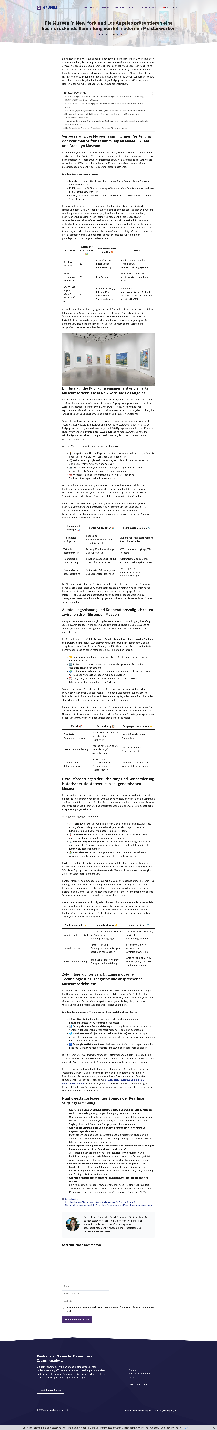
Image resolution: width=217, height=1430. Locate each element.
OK (186, 1427)
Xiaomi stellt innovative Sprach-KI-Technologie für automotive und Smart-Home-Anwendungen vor (108, 1205)
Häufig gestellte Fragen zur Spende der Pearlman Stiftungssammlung (97, 128)
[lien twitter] (138, 1384)
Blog (131, 7)
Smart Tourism (71, 1199)
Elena (119, 34)
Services (105, 7)
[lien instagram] (131, 1384)
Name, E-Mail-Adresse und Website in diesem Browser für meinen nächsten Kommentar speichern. (109, 1309)
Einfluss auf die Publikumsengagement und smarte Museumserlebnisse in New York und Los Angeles (107, 105)
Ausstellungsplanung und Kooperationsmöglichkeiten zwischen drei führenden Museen (105, 110)
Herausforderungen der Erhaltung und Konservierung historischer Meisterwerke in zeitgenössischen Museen (102, 116)
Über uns (119, 7)
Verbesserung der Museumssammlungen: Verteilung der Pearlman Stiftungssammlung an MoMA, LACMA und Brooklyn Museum (105, 98)
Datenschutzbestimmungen (138, 1410)
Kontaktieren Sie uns (50, 1390)
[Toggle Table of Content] (149, 93)
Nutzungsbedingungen (165, 1410)
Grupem (50, 7)
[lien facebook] (145, 1384)
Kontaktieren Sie (148, 7)
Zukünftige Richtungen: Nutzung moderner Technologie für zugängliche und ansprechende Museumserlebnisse (106, 123)
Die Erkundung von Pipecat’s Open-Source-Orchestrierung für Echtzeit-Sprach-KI (100, 1202)
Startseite (90, 7)
